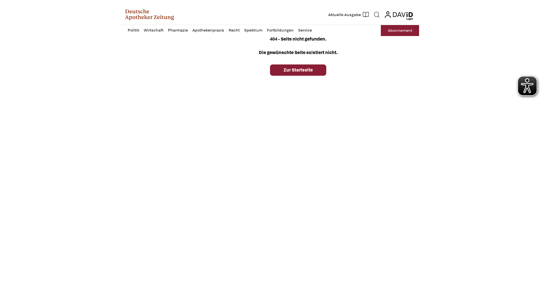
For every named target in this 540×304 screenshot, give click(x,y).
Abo (400, 30)
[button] (149, 14)
